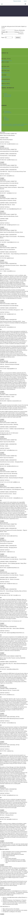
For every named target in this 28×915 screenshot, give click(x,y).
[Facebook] (3, 1)
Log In (25, 1)
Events (5, 93)
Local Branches (7, 96)
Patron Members (7, 112)
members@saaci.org (7, 60)
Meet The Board (7, 95)
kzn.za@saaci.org (6, 85)
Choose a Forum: (19, 32)
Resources (6, 118)
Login (5, 117)
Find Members (7, 111)
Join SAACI (6, 119)
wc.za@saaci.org (6, 72)
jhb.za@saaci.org (6, 81)
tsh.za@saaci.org (6, 76)
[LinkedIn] (5, 1)
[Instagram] (7, 1)
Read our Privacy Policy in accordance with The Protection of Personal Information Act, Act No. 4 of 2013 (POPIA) (14, 125)
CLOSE (2, 146)
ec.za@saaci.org (6, 68)
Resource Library (17, 1)
